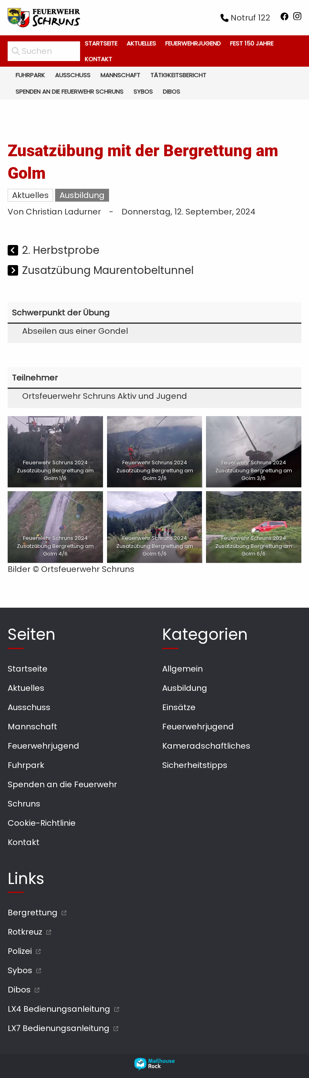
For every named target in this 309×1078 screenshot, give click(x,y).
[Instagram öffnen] (297, 18)
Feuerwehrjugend (193, 43)
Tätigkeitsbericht (178, 75)
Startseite (101, 43)
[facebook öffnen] (284, 18)
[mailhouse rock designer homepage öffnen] (154, 1068)
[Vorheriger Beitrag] (14, 251)
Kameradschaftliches (206, 745)
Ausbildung (82, 195)
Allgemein (182, 668)
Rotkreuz (25, 931)
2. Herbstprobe (60, 250)
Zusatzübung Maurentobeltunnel (108, 270)
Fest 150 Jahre (252, 43)
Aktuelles (141, 43)
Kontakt (98, 59)
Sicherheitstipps (194, 765)
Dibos (171, 91)
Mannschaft (120, 75)
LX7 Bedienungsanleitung (58, 1028)
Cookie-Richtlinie (42, 823)
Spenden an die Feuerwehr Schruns (70, 91)
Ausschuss (73, 75)
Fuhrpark (30, 75)
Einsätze (179, 707)
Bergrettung (33, 912)
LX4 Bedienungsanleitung (59, 1009)
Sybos (143, 91)
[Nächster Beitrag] (14, 271)
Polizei (20, 951)
